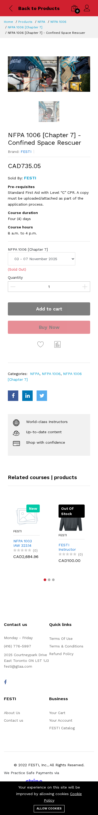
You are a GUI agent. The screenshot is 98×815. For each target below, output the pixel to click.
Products (25, 22)
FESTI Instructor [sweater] (67, 547)
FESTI (26, 151)
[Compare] (57, 344)
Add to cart (49, 309)
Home (8, 22)
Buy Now (49, 327)
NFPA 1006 (58, 22)
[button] (45, 579)
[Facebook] (5, 682)
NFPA (41, 22)
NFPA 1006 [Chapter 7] (25, 27)
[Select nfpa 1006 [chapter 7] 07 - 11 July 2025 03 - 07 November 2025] (41, 258)
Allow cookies (49, 808)
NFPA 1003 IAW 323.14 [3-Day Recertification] (26, 543)
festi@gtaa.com (18, 666)
